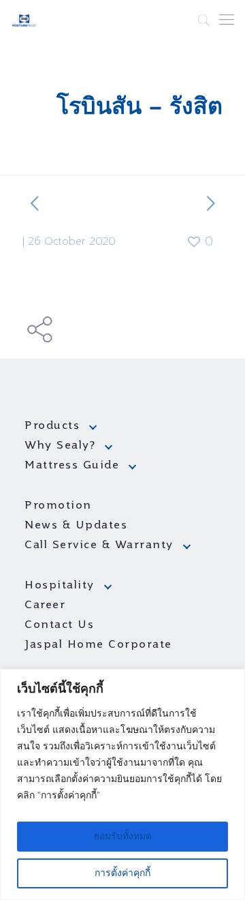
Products (52, 426)
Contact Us (59, 625)
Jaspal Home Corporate (98, 645)
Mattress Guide (71, 465)
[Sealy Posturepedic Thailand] (24, 20)
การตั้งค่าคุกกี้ (122, 873)
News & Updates (75, 525)
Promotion (58, 505)
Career (44, 605)
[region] (122, 784)
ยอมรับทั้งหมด (123, 836)
